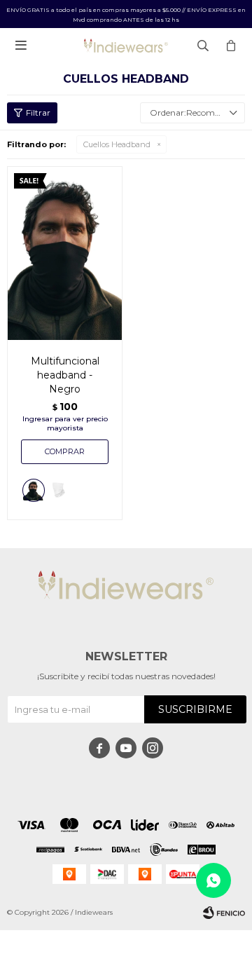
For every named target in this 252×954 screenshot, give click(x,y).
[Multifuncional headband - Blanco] (58, 492)
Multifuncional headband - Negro (65, 375)
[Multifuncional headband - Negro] (64, 253)
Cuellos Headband (116, 144)
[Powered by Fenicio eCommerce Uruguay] (224, 912)
